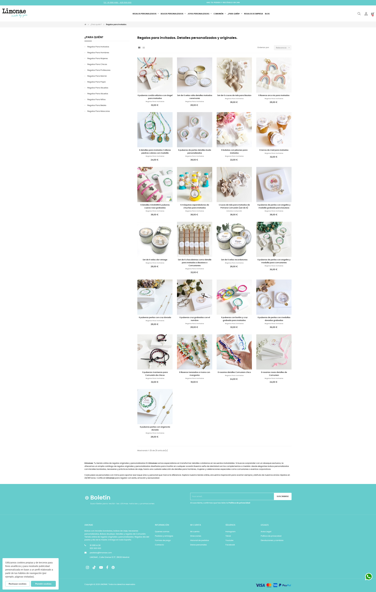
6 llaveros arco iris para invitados (273, 95)
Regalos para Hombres (98, 53)
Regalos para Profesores (98, 70)
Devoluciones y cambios (272, 540)
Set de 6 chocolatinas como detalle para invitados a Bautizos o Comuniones (194, 263)
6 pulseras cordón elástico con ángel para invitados (155, 97)
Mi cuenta (194, 532)
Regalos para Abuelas (97, 88)
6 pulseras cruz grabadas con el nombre (194, 319)
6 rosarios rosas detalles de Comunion (274, 373)
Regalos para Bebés (96, 105)
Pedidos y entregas (164, 536)
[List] (143, 48)
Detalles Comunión (234, 211)
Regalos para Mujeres (97, 59)
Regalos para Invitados (98, 47)
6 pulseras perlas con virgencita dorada (155, 428)
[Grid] (139, 48)
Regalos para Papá (96, 82)
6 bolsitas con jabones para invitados (234, 151)
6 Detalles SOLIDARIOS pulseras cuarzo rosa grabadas (155, 206)
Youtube (229, 540)
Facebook (230, 545)
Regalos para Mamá (97, 76)
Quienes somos (162, 532)
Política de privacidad (239, 503)
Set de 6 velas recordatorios (234, 260)
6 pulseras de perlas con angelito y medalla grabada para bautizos (274, 206)
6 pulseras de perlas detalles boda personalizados (194, 151)
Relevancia (283, 47)
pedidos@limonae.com (101, 553)
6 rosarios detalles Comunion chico (234, 372)
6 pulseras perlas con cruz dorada (155, 317)
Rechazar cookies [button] (17, 584)
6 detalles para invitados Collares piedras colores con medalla (155, 151)
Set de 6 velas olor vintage (155, 260)
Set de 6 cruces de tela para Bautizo (234, 95)
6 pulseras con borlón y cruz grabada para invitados (234, 319)
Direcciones (195, 536)
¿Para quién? (93, 37)
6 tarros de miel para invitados (273, 150)
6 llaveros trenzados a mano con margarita (194, 373)
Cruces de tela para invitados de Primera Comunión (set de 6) (234, 206)
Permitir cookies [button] (43, 584)
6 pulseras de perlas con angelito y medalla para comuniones (274, 261)
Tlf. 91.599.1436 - (112, 2)
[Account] (366, 14)
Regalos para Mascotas (98, 111)
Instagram (230, 532)
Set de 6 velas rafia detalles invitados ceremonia (194, 97)
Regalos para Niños (96, 100)
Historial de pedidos (199, 540)
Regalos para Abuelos (97, 94)
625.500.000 (125, 2)
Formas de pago (163, 540)
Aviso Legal (266, 532)
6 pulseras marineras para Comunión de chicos (155, 373)
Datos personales (198, 545)
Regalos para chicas (97, 64)
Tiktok (228, 536)
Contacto (159, 545)
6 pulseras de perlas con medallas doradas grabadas (274, 319)
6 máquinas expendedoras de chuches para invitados (194, 206)
